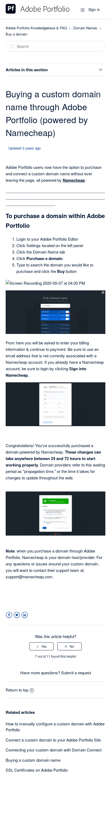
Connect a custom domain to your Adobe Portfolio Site (53, 740)
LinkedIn (24, 615)
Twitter (16, 615)
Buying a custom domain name (33, 760)
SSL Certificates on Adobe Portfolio (37, 770)
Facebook (9, 615)
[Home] (38, 12)
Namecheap (74, 180)
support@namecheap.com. (30, 576)
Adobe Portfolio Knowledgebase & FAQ (36, 27)
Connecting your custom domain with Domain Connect (54, 750)
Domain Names (85, 27)
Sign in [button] (94, 9)
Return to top (17, 690)
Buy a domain (16, 34)
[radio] (41, 646)
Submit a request (76, 672)
